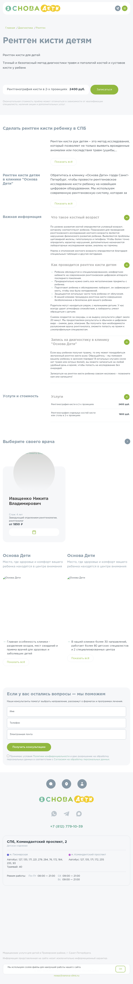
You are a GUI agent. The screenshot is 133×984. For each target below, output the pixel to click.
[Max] (79, 814)
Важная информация (22, 216)
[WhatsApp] (54, 814)
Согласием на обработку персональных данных (81, 759)
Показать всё (64, 162)
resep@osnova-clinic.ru (66, 976)
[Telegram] (66, 814)
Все (127, 441)
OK (120, 969)
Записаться (104, 89)
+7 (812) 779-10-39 (66, 826)
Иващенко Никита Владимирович (28, 501)
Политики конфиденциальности (51, 756)
